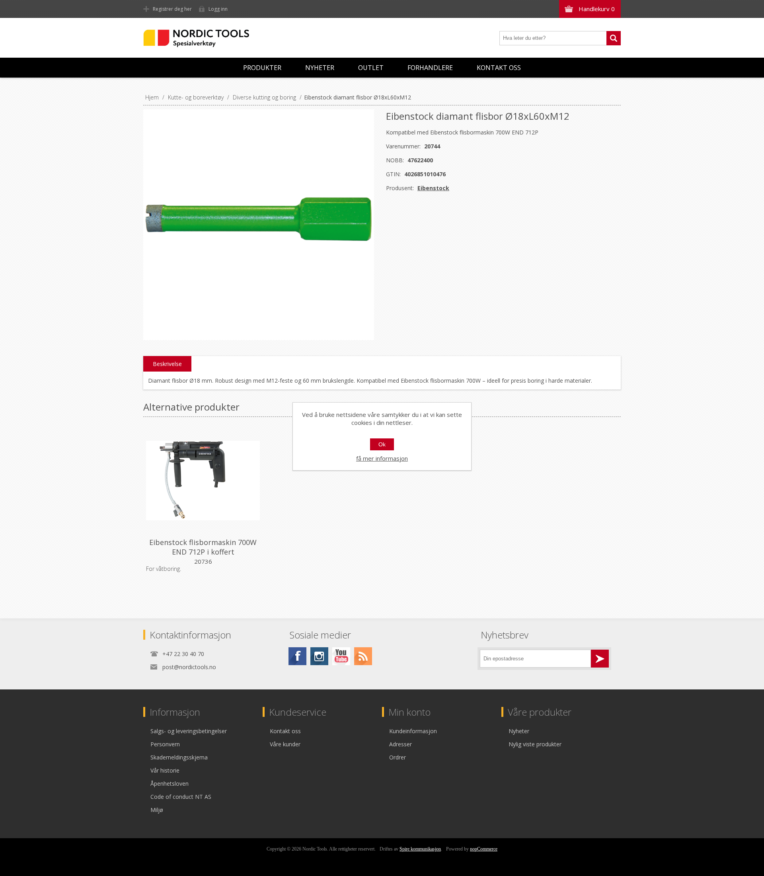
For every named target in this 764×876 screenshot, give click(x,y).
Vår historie (164, 770)
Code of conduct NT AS (180, 796)
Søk (613, 38)
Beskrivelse (167, 364)
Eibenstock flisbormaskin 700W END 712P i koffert (203, 547)
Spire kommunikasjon (420, 849)
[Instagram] (319, 656)
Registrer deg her (172, 9)
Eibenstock (433, 188)
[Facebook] (297, 656)
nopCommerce (483, 849)
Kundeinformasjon (413, 731)
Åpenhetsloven (169, 783)
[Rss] (363, 656)
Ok (382, 444)
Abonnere (600, 659)
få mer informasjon (382, 458)
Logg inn (218, 9)
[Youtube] (341, 656)
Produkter (262, 67)
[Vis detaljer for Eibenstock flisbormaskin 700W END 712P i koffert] (203, 480)
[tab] (167, 364)
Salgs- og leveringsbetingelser (188, 731)
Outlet (371, 67)
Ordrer (397, 757)
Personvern (165, 744)
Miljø (156, 810)
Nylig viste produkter (535, 744)
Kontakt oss (499, 67)
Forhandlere (430, 67)
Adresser (400, 744)
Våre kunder (285, 744)
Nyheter (319, 67)
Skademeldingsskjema (179, 757)
